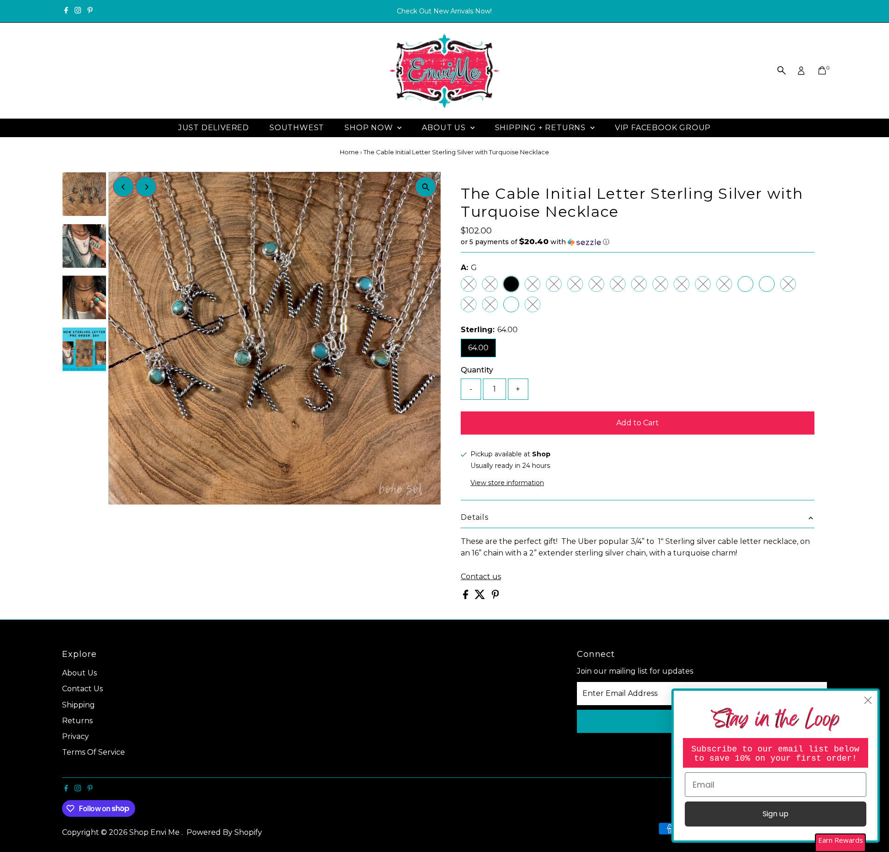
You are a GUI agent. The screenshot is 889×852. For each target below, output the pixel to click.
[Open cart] (822, 70)
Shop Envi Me (155, 832)
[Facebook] (66, 11)
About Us (445, 127)
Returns (77, 720)
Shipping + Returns (541, 127)
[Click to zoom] (425, 187)
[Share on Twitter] (481, 596)
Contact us (481, 577)
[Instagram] (77, 11)
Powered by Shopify (224, 832)
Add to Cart (637, 422)
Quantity (477, 370)
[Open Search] (781, 70)
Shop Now (369, 127)
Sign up (776, 813)
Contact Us (82, 688)
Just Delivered (213, 127)
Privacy (75, 736)
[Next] (146, 187)
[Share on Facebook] (466, 596)
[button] (637, 241)
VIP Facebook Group (663, 127)
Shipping (78, 705)
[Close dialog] (868, 700)
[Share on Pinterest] (495, 596)
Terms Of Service (93, 752)
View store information (507, 483)
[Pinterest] (90, 11)
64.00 (478, 347)
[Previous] (123, 187)
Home (349, 152)
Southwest (296, 127)
